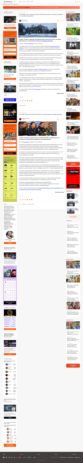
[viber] (11, 457)
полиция (24, 204)
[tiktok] (14, 457)
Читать (9, 354)
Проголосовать (10, 57)
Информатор (31, 43)
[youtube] (17, 457)
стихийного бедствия (47, 41)
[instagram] (6, 457)
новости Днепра (22, 105)
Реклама (32, 1)
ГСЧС (20, 204)
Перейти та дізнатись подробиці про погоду (10, 100)
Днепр (20, 1)
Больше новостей (73, 164)
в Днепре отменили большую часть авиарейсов (49, 188)
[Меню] (14, 1)
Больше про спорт (73, 365)
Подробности (10, 27)
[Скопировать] (63, 21)
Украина (28, 1)
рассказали (37, 89)
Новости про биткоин (10, 329)
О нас (24, 457)
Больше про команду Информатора (73, 217)
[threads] (19, 457)
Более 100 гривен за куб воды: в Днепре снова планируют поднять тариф (44, 7)
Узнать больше (10, 120)
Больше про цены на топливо (10, 303)
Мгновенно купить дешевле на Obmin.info (73, 186)
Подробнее (10, 243)
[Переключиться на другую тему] (77, 1)
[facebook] (3, 457)
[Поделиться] (61, 21)
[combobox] (6, 95)
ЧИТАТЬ (9, 417)
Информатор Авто (77, 457)
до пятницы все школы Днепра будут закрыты (30, 189)
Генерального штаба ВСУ (11, 200)
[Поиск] (79, 1)
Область (24, 1)
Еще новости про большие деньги (10, 445)
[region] (10, 98)
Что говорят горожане (9, 78)
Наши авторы (29, 457)
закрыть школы (43, 69)
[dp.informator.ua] (8, 1)
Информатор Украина (63, 457)
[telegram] (9, 457)
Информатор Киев (70, 457)
